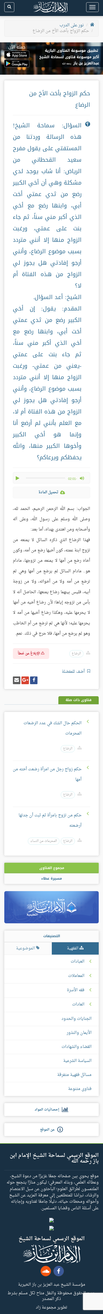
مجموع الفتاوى (51, 868)
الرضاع (76, 654)
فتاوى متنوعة (80, 1089)
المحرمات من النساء (43, 841)
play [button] (18, 478)
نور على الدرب (72, 25)
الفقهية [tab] (73, 948)
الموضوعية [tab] (26, 948)
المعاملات (76, 976)
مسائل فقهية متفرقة (74, 1075)
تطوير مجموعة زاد (51, 1307)
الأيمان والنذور (79, 1033)
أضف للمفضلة (74, 672)
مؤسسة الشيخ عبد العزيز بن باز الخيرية (51, 1284)
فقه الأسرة (75, 990)
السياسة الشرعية (77, 1061)
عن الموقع (48, 1130)
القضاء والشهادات (77, 1047)
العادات (78, 1005)
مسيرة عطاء (51, 878)
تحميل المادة (48, 492)
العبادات (77, 962)
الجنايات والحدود (77, 1019)
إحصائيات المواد (48, 1110)
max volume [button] (82, 478)
